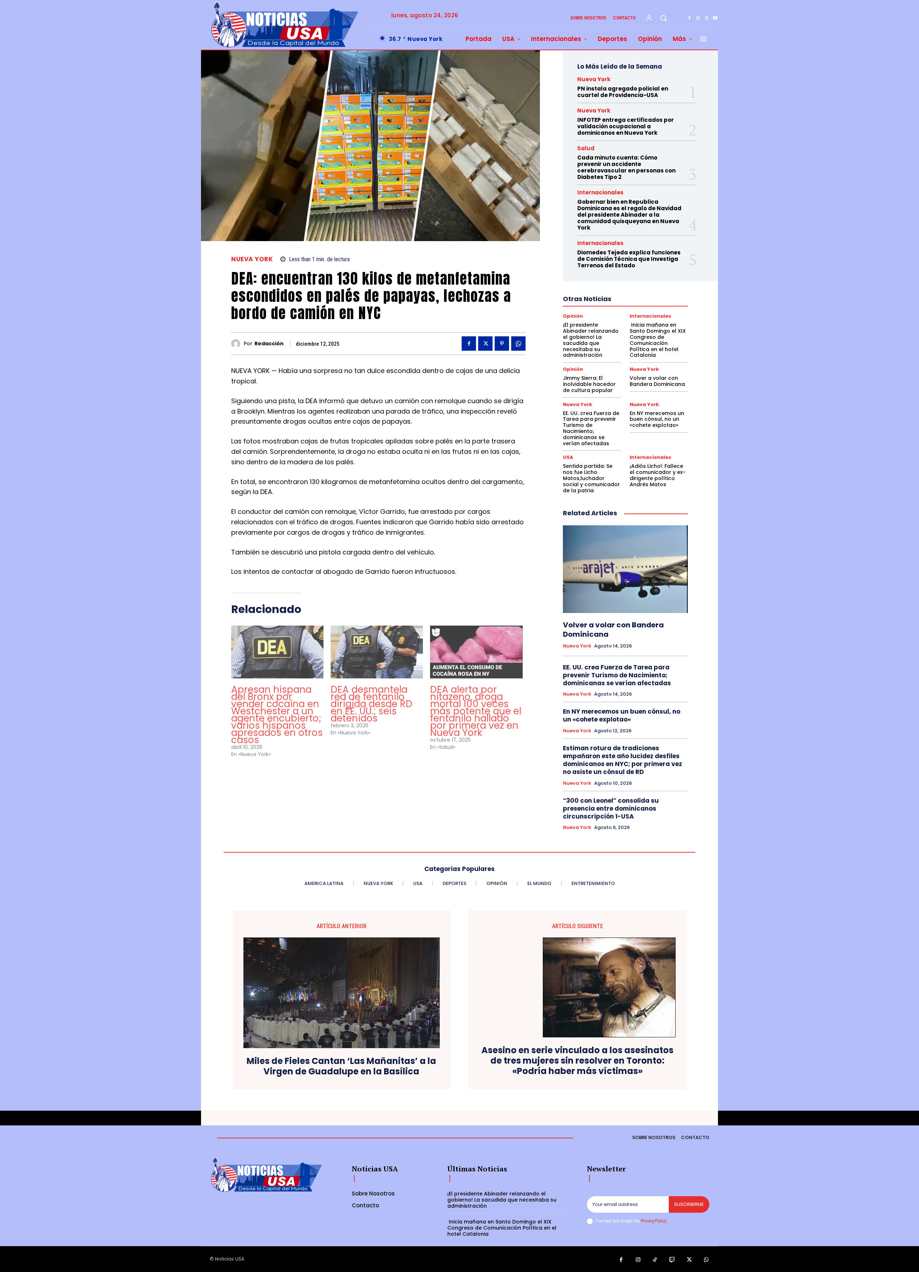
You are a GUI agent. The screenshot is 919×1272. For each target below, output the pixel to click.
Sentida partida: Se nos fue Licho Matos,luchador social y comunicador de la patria (591, 478)
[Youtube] (715, 18)
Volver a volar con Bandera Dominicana (657, 381)
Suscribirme (689, 1204)
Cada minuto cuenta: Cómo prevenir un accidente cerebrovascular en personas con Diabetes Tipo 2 (626, 167)
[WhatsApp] (518, 343)
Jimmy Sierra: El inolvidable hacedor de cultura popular (589, 384)
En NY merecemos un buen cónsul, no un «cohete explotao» (657, 419)
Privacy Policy (653, 1220)
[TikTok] (655, 1260)
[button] (663, 18)
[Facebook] (689, 18)
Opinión (573, 316)
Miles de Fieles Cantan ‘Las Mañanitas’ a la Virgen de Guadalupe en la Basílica (341, 1066)
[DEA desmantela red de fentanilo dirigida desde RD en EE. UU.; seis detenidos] (377, 652)
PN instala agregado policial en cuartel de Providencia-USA (622, 92)
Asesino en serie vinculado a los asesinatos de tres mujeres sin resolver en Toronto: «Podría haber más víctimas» (577, 1060)
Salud (585, 148)
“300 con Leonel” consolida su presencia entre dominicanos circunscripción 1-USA (611, 808)
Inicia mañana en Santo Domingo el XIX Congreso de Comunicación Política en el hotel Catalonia (658, 340)
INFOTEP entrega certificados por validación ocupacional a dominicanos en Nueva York (625, 126)
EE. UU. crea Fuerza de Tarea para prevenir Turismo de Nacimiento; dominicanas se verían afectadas (591, 428)
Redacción (269, 344)
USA (568, 457)
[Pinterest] (502, 343)
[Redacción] (237, 343)
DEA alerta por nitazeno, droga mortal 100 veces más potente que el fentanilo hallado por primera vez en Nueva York (475, 711)
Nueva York (252, 259)
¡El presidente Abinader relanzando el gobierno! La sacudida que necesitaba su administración (591, 340)
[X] (706, 18)
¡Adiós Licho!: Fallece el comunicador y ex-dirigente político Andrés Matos (658, 475)
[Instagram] (698, 18)
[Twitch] (672, 1260)
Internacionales (600, 192)
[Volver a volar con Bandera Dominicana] (625, 569)
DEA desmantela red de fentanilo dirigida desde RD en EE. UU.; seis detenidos (371, 704)
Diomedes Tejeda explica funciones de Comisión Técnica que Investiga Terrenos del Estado (629, 259)
